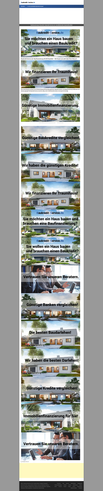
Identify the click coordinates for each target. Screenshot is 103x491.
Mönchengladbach (29, 488)
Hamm (74, 486)
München (29, 483)
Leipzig (29, 484)
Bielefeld (30, 486)
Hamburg (25, 483)
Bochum (22, 486)
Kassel (65, 486)
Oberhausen (75, 484)
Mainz (81, 484)
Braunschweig (41, 488)
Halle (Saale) (73, 483)
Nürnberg (43, 484)
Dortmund (23, 484)
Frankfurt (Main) (36, 483)
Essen (26, 484)
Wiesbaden (23, 488)
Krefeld (65, 484)
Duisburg (47, 484)
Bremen (32, 484)
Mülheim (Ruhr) (74, 488)
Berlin (22, 483)
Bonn (33, 486)
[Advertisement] (51, 15)
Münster (36, 486)
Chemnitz (59, 483)
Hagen (69, 486)
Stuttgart (41, 483)
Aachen (67, 483)
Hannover (39, 484)
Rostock (60, 486)
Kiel (63, 483)
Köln (32, 483)
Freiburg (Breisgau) (58, 484)
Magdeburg (80, 483)
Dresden (35, 484)
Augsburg (48, 486)
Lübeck (69, 484)
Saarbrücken (79, 486)
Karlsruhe (40, 486)
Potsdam (80, 488)
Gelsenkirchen (35, 488)
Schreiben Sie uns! (25, 461)
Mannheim (44, 486)
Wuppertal (26, 486)
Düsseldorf (46, 483)
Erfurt (56, 486)
